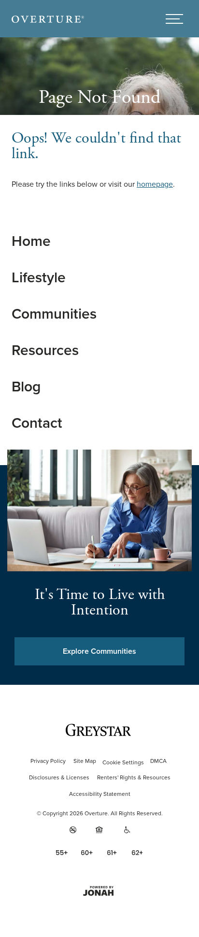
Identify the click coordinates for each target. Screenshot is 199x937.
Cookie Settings (123, 762)
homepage (155, 184)
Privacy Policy (48, 761)
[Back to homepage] (48, 18)
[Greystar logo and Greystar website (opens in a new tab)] (99, 730)
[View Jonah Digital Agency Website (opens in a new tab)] (99, 891)
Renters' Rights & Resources (134, 777)
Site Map (84, 761)
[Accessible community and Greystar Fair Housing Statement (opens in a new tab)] (127, 829)
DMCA (158, 761)
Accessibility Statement (99, 794)
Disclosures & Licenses (59, 777)
